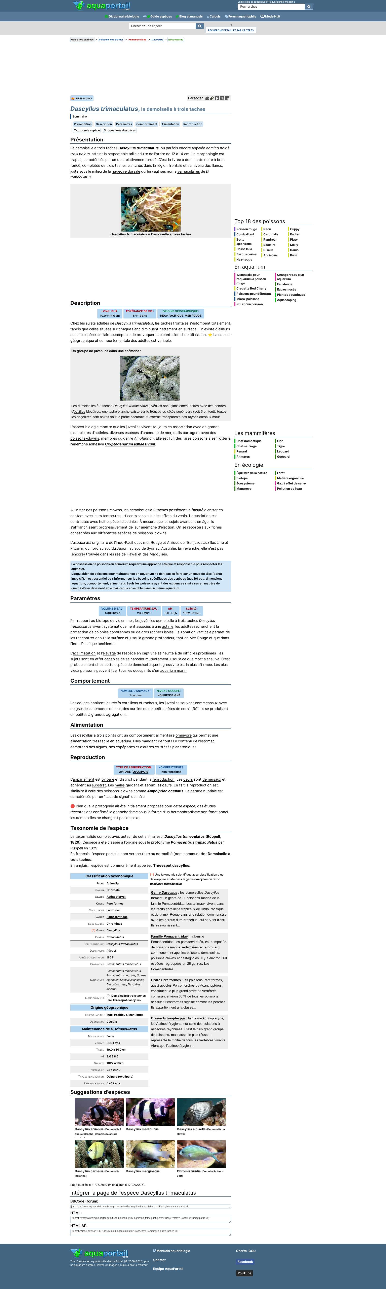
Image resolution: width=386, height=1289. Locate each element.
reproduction (163, 779)
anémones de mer (105, 709)
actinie (167, 626)
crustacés (163, 747)
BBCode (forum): (85, 1201)
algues (101, 747)
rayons (193, 417)
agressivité (169, 665)
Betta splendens (244, 242)
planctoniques (184, 747)
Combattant (245, 234)
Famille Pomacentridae (169, 936)
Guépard (283, 457)
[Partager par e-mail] (207, 98)
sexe (135, 818)
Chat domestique (249, 441)
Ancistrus (270, 255)
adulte (143, 154)
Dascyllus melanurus (142, 1129)
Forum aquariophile (242, 16)
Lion (280, 441)
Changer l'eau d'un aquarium (290, 277)
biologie (92, 427)
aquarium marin (173, 670)
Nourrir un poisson (249, 304)
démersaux (211, 779)
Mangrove (244, 488)
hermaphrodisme (185, 812)
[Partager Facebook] (217, 98)
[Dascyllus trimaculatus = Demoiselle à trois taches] (150, 209)
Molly (294, 245)
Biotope (242, 478)
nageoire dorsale (126, 171)
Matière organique (290, 478)
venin (182, 516)
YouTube (245, 1273)
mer (168, 433)
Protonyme (97, 964)
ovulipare (140, 771)
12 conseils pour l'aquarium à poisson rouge (251, 279)
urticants (129, 516)
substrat (99, 785)
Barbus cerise (246, 254)
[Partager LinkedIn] (227, 98)
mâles (120, 785)
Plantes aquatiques (291, 295)
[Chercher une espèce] (200, 26)
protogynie (104, 806)
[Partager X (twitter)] (222, 98)
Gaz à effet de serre (291, 483)
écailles (79, 411)
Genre (164, 892)
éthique (167, 564)
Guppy (295, 229)
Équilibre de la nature (251, 473)
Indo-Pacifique (128, 542)
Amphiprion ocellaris (165, 791)
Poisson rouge (246, 229)
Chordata (113, 890)
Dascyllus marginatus (143, 1171)
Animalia (113, 883)
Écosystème (245, 483)
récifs (116, 703)
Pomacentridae (117, 916)
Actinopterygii (116, 896)
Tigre (281, 446)
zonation (188, 632)
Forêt (281, 473)
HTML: (76, 1213)
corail (185, 709)
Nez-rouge (244, 259)
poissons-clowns (84, 438)
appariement (83, 779)
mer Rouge (152, 542)
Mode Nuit (272, 16)
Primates (243, 457)
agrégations (116, 714)
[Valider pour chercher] (309, 7)
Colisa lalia (244, 249)
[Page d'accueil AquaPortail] (101, 10)
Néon (267, 229)
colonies (101, 632)
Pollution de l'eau (289, 488)
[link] (101, 6)
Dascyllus (113, 930)
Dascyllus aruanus (98, 1133)
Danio (294, 250)
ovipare (108, 779)
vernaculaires (188, 171)
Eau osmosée (286, 289)
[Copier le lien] (212, 98)
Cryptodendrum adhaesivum (130, 444)
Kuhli (293, 255)
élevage (109, 653)
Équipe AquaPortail (168, 1269)
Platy (294, 239)
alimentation (80, 741)
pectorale (138, 417)
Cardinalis (270, 234)
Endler (295, 234)
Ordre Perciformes (166, 980)
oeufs (188, 779)
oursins (136, 709)
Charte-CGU (246, 1251)
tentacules (111, 516)
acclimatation (84, 653)
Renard (241, 451)
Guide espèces (161, 16)
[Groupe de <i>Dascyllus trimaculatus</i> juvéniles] (151, 378)
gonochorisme (125, 812)
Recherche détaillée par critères (231, 30)
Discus (268, 250)
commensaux (206, 703)
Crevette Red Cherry (251, 288)
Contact (159, 1260)
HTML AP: (78, 1226)
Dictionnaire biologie (124, 16)
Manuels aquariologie (173, 1251)
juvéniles (155, 406)
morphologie (207, 154)
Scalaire (269, 245)
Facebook (245, 1262)
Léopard (283, 451)
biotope (102, 620)
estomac (207, 741)
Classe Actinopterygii (168, 1018)
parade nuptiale (203, 791)
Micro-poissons (247, 299)
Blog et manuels (191, 16)
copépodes (125, 747)
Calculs (215, 16)
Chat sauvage (246, 446)
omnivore (184, 735)
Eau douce (284, 284)
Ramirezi (269, 239)
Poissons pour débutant (253, 294)
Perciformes (115, 903)
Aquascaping (286, 300)
